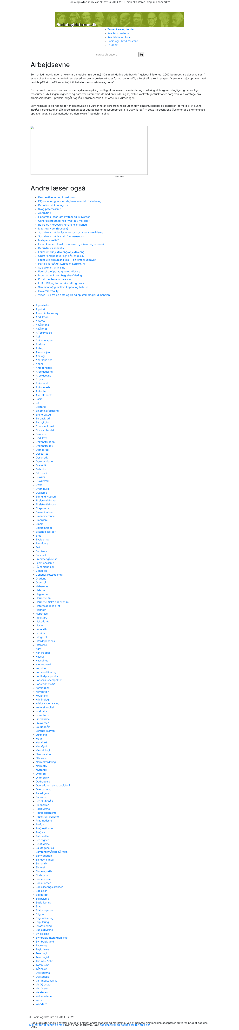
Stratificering (44, 926)
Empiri (40, 523)
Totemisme (42, 965)
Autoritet (41, 391)
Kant (38, 648)
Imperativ (41, 629)
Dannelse (41, 434)
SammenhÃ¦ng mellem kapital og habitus (63, 287)
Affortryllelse (44, 332)
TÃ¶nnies (41, 968)
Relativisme (43, 844)
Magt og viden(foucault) (53, 228)
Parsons (41, 797)
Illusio (39, 625)
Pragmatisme (44, 820)
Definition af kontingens (53, 205)
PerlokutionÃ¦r (44, 801)
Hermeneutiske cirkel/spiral (52, 602)
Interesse (41, 644)
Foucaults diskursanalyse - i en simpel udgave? (67, 259)
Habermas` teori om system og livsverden (64, 216)
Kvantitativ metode (119, 37)
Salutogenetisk (45, 847)
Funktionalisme (45, 563)
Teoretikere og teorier (120, 29)
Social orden (43, 883)
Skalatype (42, 875)
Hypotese (42, 613)
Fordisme (41, 551)
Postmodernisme (46, 812)
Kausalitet (42, 660)
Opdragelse (43, 781)
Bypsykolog (43, 422)
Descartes (42, 453)
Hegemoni (42, 594)
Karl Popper (43, 652)
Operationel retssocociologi (53, 785)
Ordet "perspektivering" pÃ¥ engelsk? (61, 255)
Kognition (41, 668)
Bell (38, 402)
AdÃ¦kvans (42, 324)
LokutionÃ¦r (43, 726)
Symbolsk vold (45, 941)
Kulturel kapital (45, 707)
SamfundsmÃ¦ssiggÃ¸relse (51, 851)
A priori (40, 309)
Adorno (40, 321)
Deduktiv (41, 438)
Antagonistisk (44, 367)
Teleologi (41, 953)
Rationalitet (43, 836)
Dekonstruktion (45, 442)
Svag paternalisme (49, 209)
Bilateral (41, 406)
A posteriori (43, 305)
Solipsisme (42, 898)
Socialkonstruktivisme (51, 267)
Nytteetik (41, 769)
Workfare (41, 1004)
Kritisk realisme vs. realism (54, 279)
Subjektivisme (44, 929)
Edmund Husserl (46, 496)
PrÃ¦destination (45, 828)
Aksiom (40, 344)
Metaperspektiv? (48, 240)
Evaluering (42, 539)
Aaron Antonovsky (47, 313)
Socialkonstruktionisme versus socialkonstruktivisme (70, 232)
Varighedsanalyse (46, 980)
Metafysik (42, 746)
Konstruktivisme (45, 684)
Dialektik (41, 465)
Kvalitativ (41, 711)
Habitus (40, 590)
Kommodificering (46, 672)
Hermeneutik (43, 598)
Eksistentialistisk (46, 504)
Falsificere (42, 543)
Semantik (41, 863)
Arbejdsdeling (44, 371)
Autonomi (42, 383)
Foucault (41, 555)
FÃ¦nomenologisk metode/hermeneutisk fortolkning (69, 201)
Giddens (41, 578)
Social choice (44, 879)
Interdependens (45, 641)
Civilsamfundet (45, 430)
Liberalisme (43, 719)
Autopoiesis (43, 387)
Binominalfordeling (47, 410)
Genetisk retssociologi (49, 574)
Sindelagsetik (44, 871)
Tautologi (41, 945)
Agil (38, 336)
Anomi (40, 363)
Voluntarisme (44, 996)
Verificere (41, 988)
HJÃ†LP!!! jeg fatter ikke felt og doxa (61, 283)
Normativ (41, 765)
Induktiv (41, 633)
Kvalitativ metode (118, 33)
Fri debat (113, 45)
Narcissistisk (43, 754)
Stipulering (42, 922)
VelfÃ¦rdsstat (43, 984)
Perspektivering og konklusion (56, 197)
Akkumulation (44, 340)
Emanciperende (45, 516)
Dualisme (41, 492)
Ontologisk (42, 777)
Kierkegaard (43, 664)
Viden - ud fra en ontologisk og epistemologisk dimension (74, 294)
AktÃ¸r (39, 348)
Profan (40, 824)
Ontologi (41, 773)
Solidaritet (42, 894)
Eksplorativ (43, 508)
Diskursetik (42, 481)
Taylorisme (42, 949)
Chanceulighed (45, 426)
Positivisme (43, 808)
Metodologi (43, 750)
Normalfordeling (46, 762)
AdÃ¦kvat (41, 328)
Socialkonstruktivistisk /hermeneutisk (61, 236)
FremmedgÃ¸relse (46, 559)
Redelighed (42, 840)
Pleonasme (42, 805)
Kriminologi (43, 699)
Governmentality (48, 291)
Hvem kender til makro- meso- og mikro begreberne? (71, 244)
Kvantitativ (42, 715)
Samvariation (44, 855)
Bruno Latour (44, 414)
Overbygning (44, 789)
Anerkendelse (44, 360)
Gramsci (41, 582)
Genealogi (42, 570)
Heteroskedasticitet (48, 605)
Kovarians (42, 695)
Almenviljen (43, 352)
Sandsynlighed (45, 859)
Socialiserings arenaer (49, 887)
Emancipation (44, 512)
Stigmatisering (44, 918)
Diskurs (40, 477)
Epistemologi (44, 527)
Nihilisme (41, 758)
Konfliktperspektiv (47, 676)
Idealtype (41, 617)
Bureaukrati (43, 418)
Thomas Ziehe (44, 961)
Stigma (40, 914)
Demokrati (42, 449)
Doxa (39, 484)
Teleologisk (43, 957)
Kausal (40, 656)
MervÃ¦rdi (41, 742)
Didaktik (41, 469)
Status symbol (44, 910)
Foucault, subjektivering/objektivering (61, 252)
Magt (39, 738)
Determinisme (44, 461)
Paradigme (42, 793)
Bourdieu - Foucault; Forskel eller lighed (62, 224)
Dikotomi (41, 473)
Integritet (41, 637)
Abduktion (44, 213)
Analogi (40, 356)
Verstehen (42, 992)
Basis (39, 399)
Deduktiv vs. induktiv (51, 248)
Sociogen (41, 890)
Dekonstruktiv (44, 445)
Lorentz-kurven (45, 730)
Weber (40, 1000)
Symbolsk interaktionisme (51, 937)
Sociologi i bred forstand (122, 41)
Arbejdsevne (43, 375)
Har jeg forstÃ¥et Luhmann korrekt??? (61, 263)
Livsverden (42, 723)
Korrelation (42, 691)
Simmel (40, 867)
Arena (39, 379)
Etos (38, 535)
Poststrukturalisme (47, 816)
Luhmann (41, 734)
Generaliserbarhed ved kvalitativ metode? (64, 220)
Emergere (42, 520)
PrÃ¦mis (40, 832)
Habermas (42, 586)
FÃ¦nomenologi (45, 566)
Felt (38, 547)
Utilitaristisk (43, 976)
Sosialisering (43, 902)
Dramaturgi (43, 488)
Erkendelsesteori (46, 531)
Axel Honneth (44, 395)
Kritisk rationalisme (47, 703)
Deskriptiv (42, 457)
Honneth (41, 609)
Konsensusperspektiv (49, 680)
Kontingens (42, 687)
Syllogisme (42, 933)
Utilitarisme (43, 972)
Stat (38, 906)
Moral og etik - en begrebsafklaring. (60, 275)
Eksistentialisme (45, 500)
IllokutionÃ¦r (43, 621)
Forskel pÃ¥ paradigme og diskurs (59, 271)
